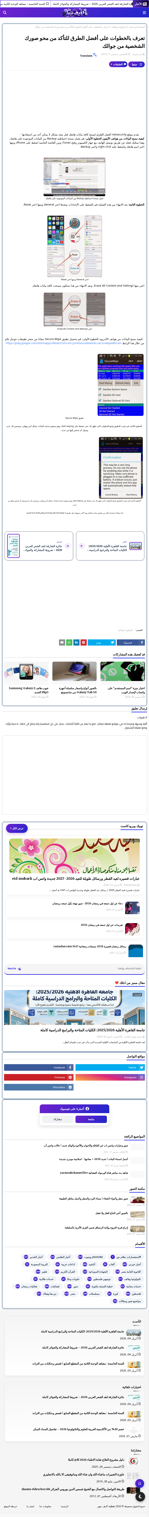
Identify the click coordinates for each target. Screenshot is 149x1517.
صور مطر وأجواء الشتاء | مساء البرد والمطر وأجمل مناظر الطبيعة (93, 1198)
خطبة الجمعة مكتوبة (100, 1286)
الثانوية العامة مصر (128, 1271)
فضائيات (52, 1286)
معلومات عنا (45, 1506)
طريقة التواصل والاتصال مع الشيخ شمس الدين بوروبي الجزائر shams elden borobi (73, 1489)
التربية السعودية (37, 1264)
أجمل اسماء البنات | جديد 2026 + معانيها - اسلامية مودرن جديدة (93, 1159)
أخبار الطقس (60, 1257)
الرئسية (64, 1506)
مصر (69, 1293)
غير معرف (137, 54)
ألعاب (109, 1264)
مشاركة (58, 1119)
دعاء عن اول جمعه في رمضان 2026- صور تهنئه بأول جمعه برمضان (87, 903)
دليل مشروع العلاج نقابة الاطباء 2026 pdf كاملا (96, 1459)
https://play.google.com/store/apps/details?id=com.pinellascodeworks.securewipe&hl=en (64, 343)
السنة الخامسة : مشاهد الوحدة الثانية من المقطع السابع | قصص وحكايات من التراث (78, 1363)
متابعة (91, 1119)
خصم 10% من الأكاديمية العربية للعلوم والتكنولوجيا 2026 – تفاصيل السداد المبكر (78, 1429)
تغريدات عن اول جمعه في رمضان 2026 (102, 925)
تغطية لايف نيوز (106, 1506)
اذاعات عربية (65, 1264)
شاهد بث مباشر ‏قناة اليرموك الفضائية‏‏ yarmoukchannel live (94, 1172)
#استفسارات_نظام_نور (126, 1257)
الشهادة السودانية (95, 1271)
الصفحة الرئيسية (137, 26)
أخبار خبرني (131, 1264)
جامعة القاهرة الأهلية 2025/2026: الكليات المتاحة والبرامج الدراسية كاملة (92, 1030)
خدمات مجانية (131, 1286)
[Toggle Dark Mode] (140, 1497)
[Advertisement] (74, 101)
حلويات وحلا (71, 1279)
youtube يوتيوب (90, 1257)
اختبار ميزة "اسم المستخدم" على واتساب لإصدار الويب (126, 690)
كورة (113, 1293)
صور (72, 1286)
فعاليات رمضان (26, 1286)
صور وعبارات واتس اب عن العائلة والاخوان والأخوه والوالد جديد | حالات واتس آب (86, 1145)
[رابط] (74, 177)
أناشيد (89, 1264)
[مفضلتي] (139, 1483)
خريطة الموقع (10, 1506)
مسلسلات (91, 1293)
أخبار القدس (33, 1257)
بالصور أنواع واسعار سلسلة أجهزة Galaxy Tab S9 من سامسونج (78, 690)
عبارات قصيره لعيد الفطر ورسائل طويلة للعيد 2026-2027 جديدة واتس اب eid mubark (76, 878)
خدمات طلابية (44, 1279)
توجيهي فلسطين (99, 1279)
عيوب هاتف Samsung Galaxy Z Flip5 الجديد (29, 690)
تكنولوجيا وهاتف (118, 26)
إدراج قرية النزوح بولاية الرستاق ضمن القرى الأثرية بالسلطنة (96, 1227)
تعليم (41, 1271)
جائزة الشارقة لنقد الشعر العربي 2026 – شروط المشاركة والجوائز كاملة (83, 1347)
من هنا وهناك (46, 1293)
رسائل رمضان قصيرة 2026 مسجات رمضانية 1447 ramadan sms (89, 946)
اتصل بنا (30, 1506)
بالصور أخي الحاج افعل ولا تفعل (111, 1213)
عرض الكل (18, 828)
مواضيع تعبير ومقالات (127, 1301)
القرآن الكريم (65, 1271)
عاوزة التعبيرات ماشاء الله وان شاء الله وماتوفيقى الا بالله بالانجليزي (83, 1474)
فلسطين (133, 1293)
